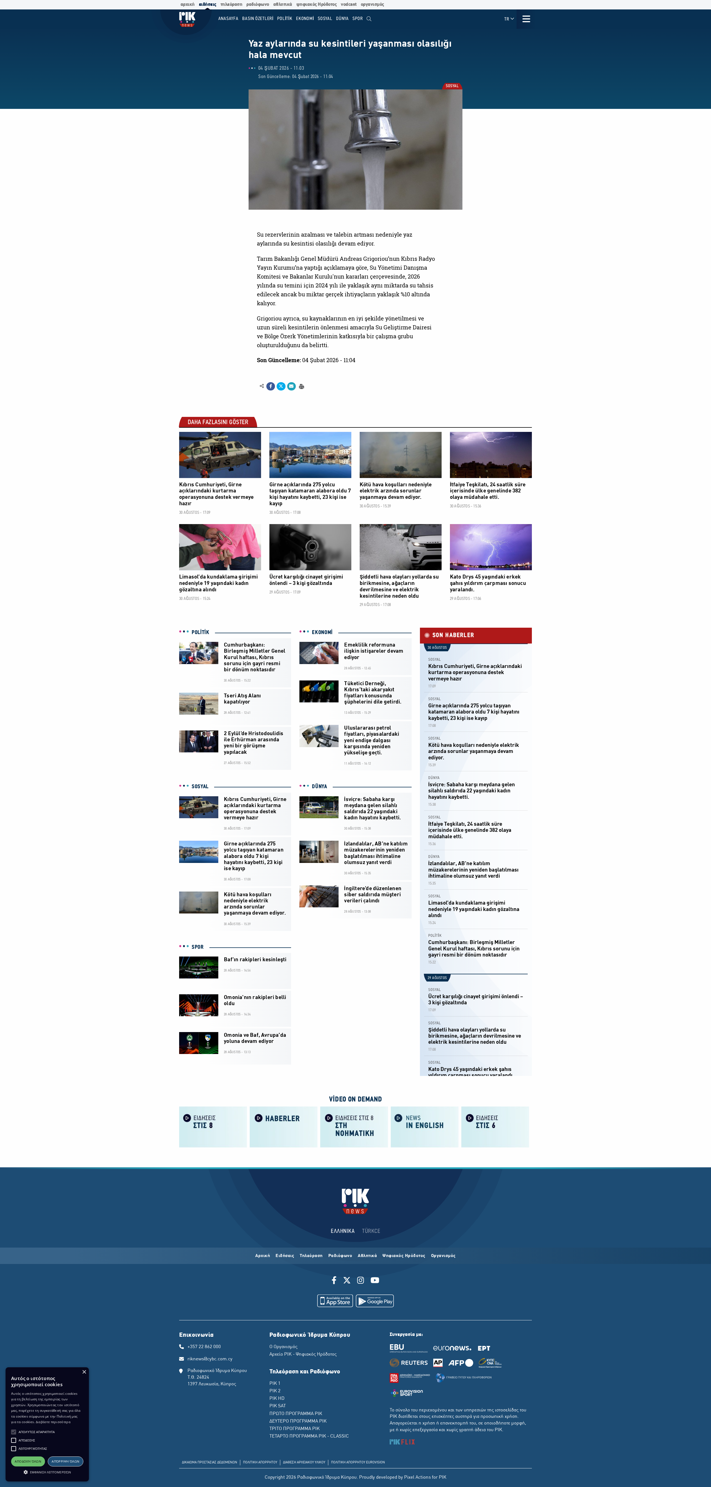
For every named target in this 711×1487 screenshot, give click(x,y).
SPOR (198, 947)
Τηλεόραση (311, 1256)
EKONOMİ (322, 632)
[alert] (47, 1424)
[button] (13, 1432)
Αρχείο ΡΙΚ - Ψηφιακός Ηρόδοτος (303, 1354)
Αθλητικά (367, 1256)
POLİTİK (200, 632)
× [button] (84, 1372)
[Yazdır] (300, 386)
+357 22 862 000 (204, 1347)
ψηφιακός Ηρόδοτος (316, 4)
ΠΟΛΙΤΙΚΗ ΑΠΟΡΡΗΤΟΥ (260, 1462)
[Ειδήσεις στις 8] (213, 1126)
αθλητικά (282, 4)
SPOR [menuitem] (357, 18)
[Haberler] (283, 1126)
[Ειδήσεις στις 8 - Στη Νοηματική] (354, 1126)
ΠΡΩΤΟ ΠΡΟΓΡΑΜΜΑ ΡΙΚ (295, 1414)
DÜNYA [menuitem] (342, 18)
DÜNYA (319, 787)
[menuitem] (369, 19)
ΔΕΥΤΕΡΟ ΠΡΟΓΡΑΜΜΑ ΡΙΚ (298, 1421)
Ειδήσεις (285, 1256)
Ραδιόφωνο (340, 1256)
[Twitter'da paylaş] (281, 386)
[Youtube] (375, 1281)
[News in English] (425, 1126)
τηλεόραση (231, 4)
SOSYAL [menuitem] (325, 18)
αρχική (188, 4)
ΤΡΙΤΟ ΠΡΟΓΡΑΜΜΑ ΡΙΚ (294, 1429)
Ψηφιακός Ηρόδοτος (403, 1256)
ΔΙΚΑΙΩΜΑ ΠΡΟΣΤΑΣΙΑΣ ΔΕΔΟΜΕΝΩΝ (209, 1462)
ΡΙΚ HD (276, 1398)
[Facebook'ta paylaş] (270, 386)
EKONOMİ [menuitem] (305, 18)
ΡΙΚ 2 (275, 1391)
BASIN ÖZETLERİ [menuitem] (258, 18)
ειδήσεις (207, 4)
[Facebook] (335, 1281)
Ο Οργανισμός (283, 1347)
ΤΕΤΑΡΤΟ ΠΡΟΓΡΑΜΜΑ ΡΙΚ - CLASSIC (309, 1436)
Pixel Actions (417, 1477)
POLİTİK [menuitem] (284, 18)
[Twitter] (347, 1281)
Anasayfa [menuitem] (228, 18)
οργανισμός (372, 4)
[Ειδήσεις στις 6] (495, 1126)
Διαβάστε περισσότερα (53, 1422)
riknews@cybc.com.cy (209, 1359)
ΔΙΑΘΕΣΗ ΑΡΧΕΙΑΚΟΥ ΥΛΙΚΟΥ (304, 1462)
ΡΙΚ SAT (277, 1406)
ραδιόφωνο (257, 4)
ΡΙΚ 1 (275, 1383)
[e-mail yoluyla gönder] (291, 386)
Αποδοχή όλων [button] (28, 1461)
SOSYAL (452, 86)
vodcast (349, 4)
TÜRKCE (371, 1231)
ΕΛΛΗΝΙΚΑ (343, 1231)
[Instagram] (360, 1281)
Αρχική (262, 1256)
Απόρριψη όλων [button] (65, 1461)
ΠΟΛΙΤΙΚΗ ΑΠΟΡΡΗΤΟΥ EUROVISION (358, 1462)
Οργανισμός (443, 1256)
